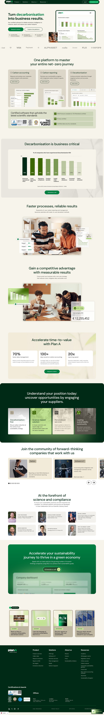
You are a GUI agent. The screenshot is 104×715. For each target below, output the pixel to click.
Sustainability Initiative (70, 661)
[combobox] (4, 713)
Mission (67, 653)
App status (72, 708)
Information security (90, 708)
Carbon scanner (85, 663)
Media (50, 663)
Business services (53, 658)
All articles (83, 675)
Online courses (85, 661)
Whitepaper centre (86, 656)
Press (66, 658)
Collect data (36, 656)
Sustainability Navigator (87, 678)
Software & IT (52, 656)
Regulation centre (85, 658)
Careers (67, 656)
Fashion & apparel (53, 665)
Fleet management (53, 661)
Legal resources (37, 708)
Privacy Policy (55, 708)
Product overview (37, 653)
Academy (83, 653)
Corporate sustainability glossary (87, 666)
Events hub (84, 669)
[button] (17, 4)
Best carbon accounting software (87, 672)
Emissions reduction (38, 665)
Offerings (51, 653)
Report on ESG (36, 661)
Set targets (35, 663)
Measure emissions (38, 658)
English (4, 713)
